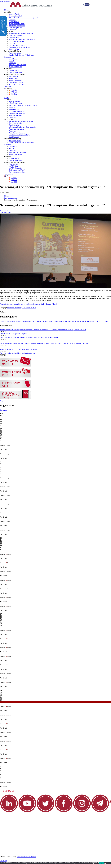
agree (102, 863)
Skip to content (5, 1)
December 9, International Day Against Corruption (17, 353)
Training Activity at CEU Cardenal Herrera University (18, 349)
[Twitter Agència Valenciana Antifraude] (45, 812)
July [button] (1, 401)
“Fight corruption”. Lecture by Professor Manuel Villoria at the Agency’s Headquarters (29, 337)
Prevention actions (10, 198)
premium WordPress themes (26, 857)
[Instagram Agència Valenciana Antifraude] (82, 812)
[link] (51, 4)
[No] (105, 863)
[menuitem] (57, 10)
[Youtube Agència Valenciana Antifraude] (27, 812)
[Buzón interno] (16, 399)
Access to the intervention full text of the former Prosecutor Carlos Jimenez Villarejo (28, 304)
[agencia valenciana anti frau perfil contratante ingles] (16, 377)
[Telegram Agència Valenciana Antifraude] (100, 812)
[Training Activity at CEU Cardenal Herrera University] (1, 347)
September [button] (3, 410)
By (21, 308)
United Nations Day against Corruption (13, 334)
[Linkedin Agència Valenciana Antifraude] (9, 812)
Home (6, 196)
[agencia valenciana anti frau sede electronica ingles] (16, 388)
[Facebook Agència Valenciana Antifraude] (64, 812)
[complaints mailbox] (16, 366)
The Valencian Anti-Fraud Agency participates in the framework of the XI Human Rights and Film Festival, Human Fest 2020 (43, 330)
